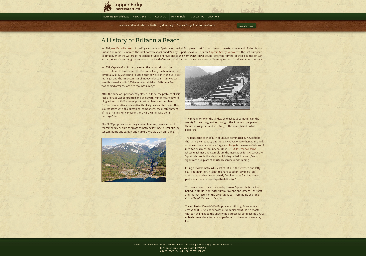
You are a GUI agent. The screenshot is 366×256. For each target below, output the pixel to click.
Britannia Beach (175, 244)
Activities (190, 244)
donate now (246, 25)
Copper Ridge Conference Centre (183, 6)
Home (137, 244)
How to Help (203, 244)
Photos (215, 244)
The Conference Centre (154, 244)
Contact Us (226, 244)
